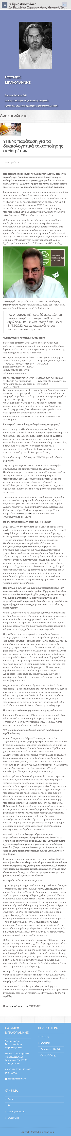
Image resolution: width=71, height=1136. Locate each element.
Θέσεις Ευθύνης (48, 1056)
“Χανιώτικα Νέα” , (24, 513)
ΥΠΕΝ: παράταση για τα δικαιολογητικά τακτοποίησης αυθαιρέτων (33, 146)
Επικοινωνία (13, 1118)
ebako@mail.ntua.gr (17, 1079)
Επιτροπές (45, 1043)
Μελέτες (44, 1037)
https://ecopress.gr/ (20, 1006)
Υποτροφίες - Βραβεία (50, 1049)
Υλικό (10, 1099)
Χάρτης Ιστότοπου (16, 1112)
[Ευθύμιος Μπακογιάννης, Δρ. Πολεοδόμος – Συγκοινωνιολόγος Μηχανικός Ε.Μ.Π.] (37, 5)
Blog (9, 1105)
